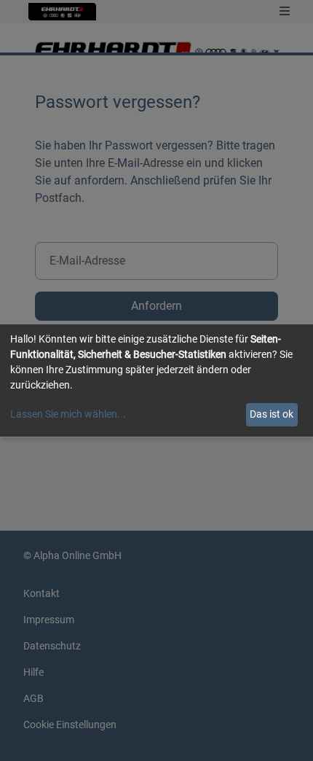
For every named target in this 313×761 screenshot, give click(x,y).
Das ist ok (271, 414)
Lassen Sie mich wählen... (68, 414)
